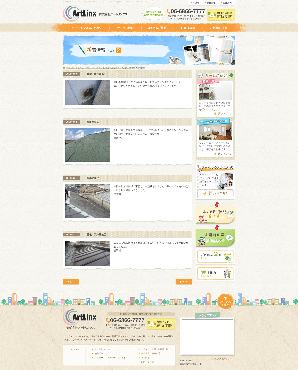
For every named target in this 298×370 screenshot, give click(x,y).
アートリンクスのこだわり (107, 349)
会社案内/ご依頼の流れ (151, 353)
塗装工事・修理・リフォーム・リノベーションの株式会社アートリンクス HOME (100, 68)
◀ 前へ (71, 281)
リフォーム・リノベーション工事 (110, 357)
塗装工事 (99, 353)
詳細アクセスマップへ (223, 359)
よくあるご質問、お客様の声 (154, 349)
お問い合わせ (147, 362)
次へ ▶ (184, 281)
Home (76, 349)
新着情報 (145, 357)
